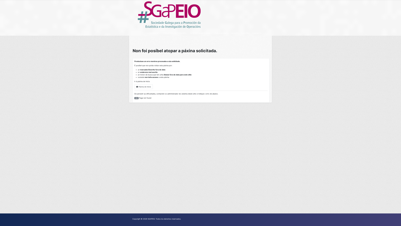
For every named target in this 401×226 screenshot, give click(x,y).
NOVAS (234, 33)
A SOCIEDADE (153, 33)
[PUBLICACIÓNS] (227, 33)
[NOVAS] (237, 33)
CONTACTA (256, 33)
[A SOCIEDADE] (159, 33)
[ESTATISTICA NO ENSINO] (211, 33)
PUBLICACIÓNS (221, 33)
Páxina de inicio (144, 87)
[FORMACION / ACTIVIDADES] (186, 33)
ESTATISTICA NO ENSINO (200, 33)
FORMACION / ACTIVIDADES (174, 33)
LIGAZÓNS (245, 33)
